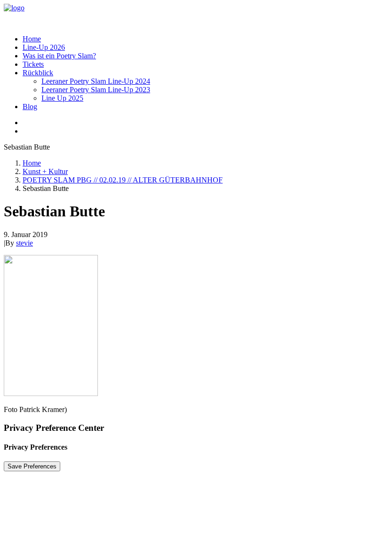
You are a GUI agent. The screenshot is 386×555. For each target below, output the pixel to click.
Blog (30, 107)
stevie (24, 243)
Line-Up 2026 (44, 47)
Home (32, 39)
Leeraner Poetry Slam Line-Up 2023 (95, 90)
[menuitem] (202, 39)
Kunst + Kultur (45, 171)
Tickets (33, 64)
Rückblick (38, 73)
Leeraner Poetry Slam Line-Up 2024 (95, 81)
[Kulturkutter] (193, 15)
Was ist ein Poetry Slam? (59, 56)
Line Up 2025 (62, 98)
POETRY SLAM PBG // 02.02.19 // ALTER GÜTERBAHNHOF (123, 180)
